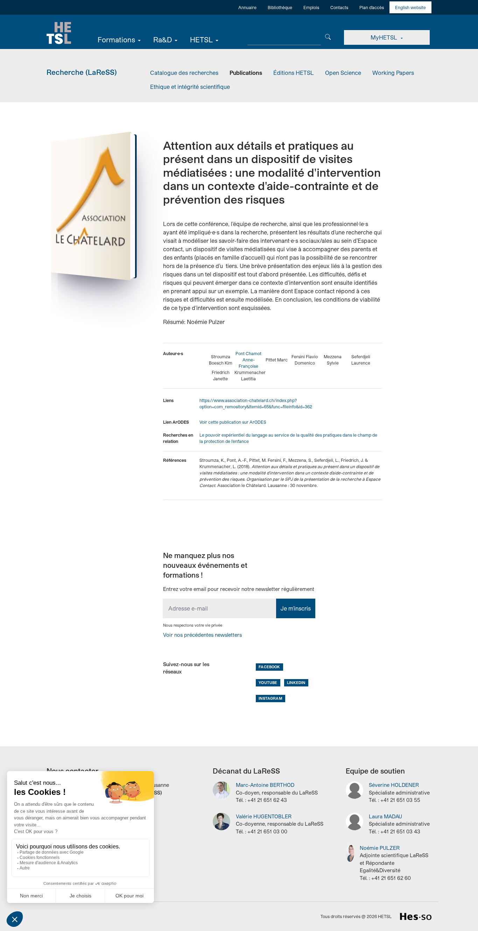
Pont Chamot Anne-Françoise (248, 359)
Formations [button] (116, 39)
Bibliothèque (280, 7)
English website (410, 7)
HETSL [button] (201, 39)
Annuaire (247, 7)
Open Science (343, 72)
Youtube (268, 682)
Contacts (339, 7)
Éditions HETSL (293, 72)
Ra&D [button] (162, 39)
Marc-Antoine (265, 785)
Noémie (380, 848)
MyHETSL (385, 37)
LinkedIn (296, 682)
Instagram (270, 698)
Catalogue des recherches (184, 72)
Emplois (311, 7)
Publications (246, 72)
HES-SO (415, 916)
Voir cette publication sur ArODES (232, 421)
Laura (385, 816)
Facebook (269, 666)
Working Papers (393, 72)
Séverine (394, 785)
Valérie (263, 816)
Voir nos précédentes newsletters (202, 635)
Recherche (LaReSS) (82, 72)
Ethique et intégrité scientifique (190, 86)
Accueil (59, 33)
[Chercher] (328, 36)
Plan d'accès (371, 7)
